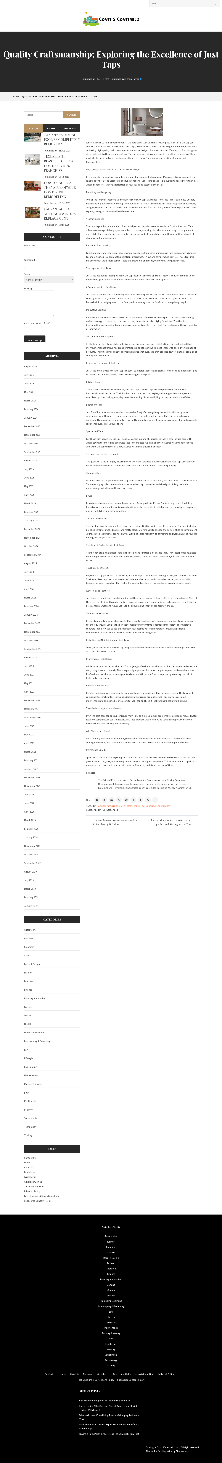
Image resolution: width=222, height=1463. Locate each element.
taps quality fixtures (153, 806)
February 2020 (31, 828)
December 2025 (32, 426)
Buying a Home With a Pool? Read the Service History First (109, 1433)
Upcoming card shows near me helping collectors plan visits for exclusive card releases (142, 784)
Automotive (30, 929)
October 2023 (31, 640)
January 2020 (31, 837)
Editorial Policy (32, 1191)
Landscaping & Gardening (37, 1041)
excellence (112, 806)
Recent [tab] (51, 128)
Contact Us (30, 1157)
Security (28, 1109)
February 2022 (31, 760)
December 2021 (32, 777)
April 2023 (29, 691)
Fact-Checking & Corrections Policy (42, 1195)
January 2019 (31, 905)
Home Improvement (34, 1032)
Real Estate (30, 1101)
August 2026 (30, 366)
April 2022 (29, 743)
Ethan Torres (132, 78)
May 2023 (29, 683)
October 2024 (31, 546)
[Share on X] (104, 800)
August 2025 (30, 460)
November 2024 (32, 537)
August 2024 (30, 563)
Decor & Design (32, 964)
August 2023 (30, 657)
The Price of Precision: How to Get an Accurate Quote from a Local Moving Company (141, 780)
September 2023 (32, 648)
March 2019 (30, 888)
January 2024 (31, 614)
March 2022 (30, 751)
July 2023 (29, 665)
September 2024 (32, 554)
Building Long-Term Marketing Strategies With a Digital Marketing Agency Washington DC (144, 787)
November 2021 (32, 785)
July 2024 (29, 571)
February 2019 (31, 897)
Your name (29, 245)
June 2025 (29, 477)
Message (28, 288)
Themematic (182, 1451)
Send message (34, 340)
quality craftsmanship (130, 806)
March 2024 (30, 597)
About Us (29, 1167)
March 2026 (30, 400)
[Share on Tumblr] (140, 800)
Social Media (30, 1118)
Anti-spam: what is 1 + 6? (37, 323)
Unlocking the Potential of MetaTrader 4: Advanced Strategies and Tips (169, 822)
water (167, 806)
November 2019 (32, 845)
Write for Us (30, 1176)
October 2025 (31, 443)
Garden (28, 1015)
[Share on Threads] (148, 800)
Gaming (28, 1006)
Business (102, 806)
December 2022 (32, 700)
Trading (28, 1135)
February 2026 (31, 409)
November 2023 (32, 631)
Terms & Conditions (34, 1186)
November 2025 (32, 434)
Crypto (27, 955)
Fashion (28, 972)
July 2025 (29, 469)
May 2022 (29, 734)
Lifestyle (28, 1058)
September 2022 (32, 717)
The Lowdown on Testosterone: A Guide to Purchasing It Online (115, 822)
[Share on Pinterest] (126, 800)
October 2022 (31, 708)
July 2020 (29, 794)
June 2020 (29, 803)
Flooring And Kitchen (35, 998)
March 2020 (30, 820)
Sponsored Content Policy (37, 1200)
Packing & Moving (33, 1083)
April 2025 (29, 494)
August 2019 (30, 871)
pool (26, 1092)
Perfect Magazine (163, 1451)
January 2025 (31, 520)
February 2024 (31, 606)
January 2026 (31, 417)
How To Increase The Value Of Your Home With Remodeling (60, 189)
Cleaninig (29, 946)
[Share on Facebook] (97, 800)
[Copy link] (155, 800)
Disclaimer (29, 1172)
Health (27, 1024)
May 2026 (29, 391)
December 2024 (32, 529)
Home (27, 1162)
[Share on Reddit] (133, 800)
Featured (28, 981)
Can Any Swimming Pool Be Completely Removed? (62, 139)
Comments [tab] (70, 128)
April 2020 (29, 811)
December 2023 (32, 623)
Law (26, 1049)
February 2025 (31, 511)
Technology (30, 1126)
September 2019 (32, 863)
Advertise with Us (33, 1181)
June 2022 (29, 726)
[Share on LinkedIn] (111, 800)
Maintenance (31, 1075)
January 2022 (31, 768)
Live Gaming (30, 1066)
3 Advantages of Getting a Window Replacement (60, 214)
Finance (28, 989)
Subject (28, 274)
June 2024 (29, 580)
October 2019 (31, 854)
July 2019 (29, 880)
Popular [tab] (33, 128)
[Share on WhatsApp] (119, 800)
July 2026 (29, 374)
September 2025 (32, 452)
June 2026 (29, 383)
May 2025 (29, 486)
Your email (29, 259)
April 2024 (29, 588)
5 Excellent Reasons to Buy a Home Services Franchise (58, 163)
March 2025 (30, 503)
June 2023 (29, 674)
